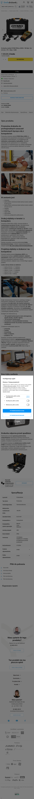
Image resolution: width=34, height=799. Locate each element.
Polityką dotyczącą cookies (10, 386)
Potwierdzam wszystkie (17, 410)
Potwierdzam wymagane (17, 415)
